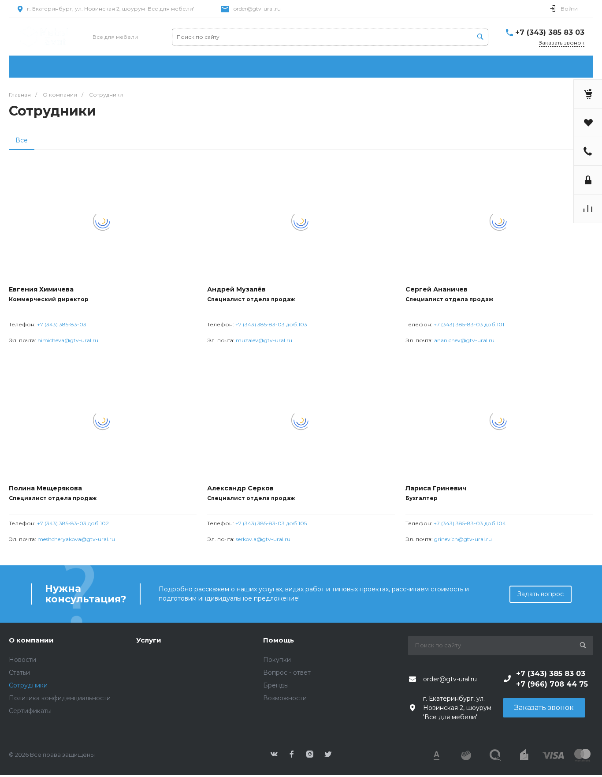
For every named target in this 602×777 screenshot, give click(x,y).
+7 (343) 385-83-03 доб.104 (470, 523)
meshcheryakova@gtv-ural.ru (76, 539)
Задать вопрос (540, 594)
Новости (22, 660)
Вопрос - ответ (287, 672)
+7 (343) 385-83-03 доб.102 (73, 523)
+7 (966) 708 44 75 (552, 684)
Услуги (148, 640)
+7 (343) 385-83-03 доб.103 (271, 324)
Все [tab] (21, 140)
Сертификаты (30, 711)
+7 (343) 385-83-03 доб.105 (271, 523)
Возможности (285, 698)
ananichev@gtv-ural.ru (464, 340)
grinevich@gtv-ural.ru (463, 539)
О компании (31, 640)
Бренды (276, 685)
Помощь (278, 640)
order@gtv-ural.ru (257, 8)
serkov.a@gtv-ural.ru (263, 539)
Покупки (277, 660)
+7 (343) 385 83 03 (549, 32)
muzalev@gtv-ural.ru (264, 340)
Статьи (19, 672)
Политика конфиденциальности (60, 698)
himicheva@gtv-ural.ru (67, 340)
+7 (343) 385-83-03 (61, 324)
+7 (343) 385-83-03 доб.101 (469, 324)
